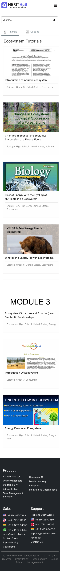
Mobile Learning (37, 481)
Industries (34, 485)
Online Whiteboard (12, 480)
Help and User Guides (42, 514)
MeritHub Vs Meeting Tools (43, 489)
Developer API (36, 477)
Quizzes (34, 31)
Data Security (39, 558)
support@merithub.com (43, 533)
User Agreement (34, 562)
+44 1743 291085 (16, 520)
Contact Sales (10, 538)
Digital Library (10, 484)
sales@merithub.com (14, 534)
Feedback (36, 537)
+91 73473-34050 (17, 525)
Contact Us (37, 541)
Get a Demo (9, 546)
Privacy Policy (21, 558)
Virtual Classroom (12, 476)
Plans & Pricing (11, 542)
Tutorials (12, 31)
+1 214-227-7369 (16, 515)
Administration (10, 489)
